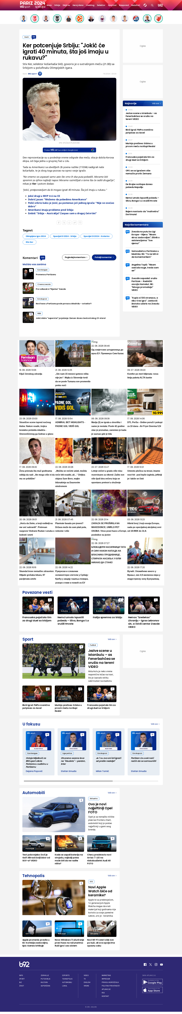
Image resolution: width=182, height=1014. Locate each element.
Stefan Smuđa (68, 771)
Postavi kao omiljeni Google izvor (61, 150)
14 (47, 734)
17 (117, 734)
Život (21, 986)
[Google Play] (152, 982)
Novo (49, 5)
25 (31, 299)
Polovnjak (30, 848)
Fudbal (93, 645)
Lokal (64, 986)
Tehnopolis (67, 979)
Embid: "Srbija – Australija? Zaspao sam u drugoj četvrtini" (62, 213)
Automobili (67, 982)
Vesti (26, 37)
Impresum (106, 979)
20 (31, 285)
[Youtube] (161, 964)
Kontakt (105, 996)
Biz (20, 982)
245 (127, 251)
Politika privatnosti (111, 986)
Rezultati (135, 5)
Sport (22, 979)
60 (128, 298)
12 (82, 734)
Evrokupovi (42, 299)
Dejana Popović (34, 771)
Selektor (101, 5)
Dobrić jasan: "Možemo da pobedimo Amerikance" (57, 199)
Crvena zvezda (43, 284)
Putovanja (45, 979)
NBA (39, 313)
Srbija (57, 5)
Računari (62, 933)
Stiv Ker (29, 242)
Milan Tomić (102, 771)
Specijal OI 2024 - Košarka (96, 236)
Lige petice (62, 699)
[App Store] (152, 990)
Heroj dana (78, 5)
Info (21, 975)
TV (85, 979)
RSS (103, 993)
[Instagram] (156, 964)
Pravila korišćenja (110, 982)
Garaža (61, 848)
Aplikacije (106, 989)
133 (33, 37)
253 (127, 231)
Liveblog (90, 5)
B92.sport (32, 73)
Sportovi (112, 5)
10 (152, 734)
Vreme (86, 986)
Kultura (44, 982)
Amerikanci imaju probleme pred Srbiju (50, 209)
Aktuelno (94, 798)
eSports (65, 975)
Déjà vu (66, 5)
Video (86, 975)
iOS (91, 881)
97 (128, 265)
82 (128, 278)
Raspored (124, 5)
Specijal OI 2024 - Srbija (64, 236)
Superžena (45, 986)
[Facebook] (145, 964)
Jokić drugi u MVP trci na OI (44, 196)
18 (31, 314)
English (87, 982)
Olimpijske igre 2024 (36, 236)
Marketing (106, 975)
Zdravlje (45, 975)
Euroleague (42, 270)
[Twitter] (150, 964)
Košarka (29, 611)
